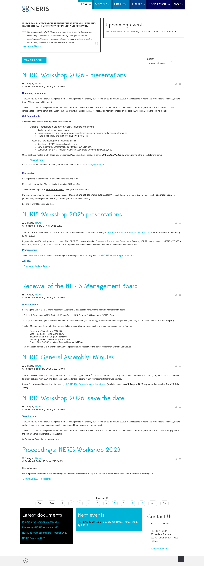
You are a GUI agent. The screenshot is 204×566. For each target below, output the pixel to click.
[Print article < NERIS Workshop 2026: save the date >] (176, 407)
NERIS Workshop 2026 (117, 31)
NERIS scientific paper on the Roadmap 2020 (44, 533)
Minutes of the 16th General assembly (40, 522)
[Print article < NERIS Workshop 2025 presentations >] (176, 223)
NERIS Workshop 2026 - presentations (74, 75)
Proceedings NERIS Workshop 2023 (40, 527)
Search (150, 59)
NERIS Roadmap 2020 (33, 538)
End (165, 503)
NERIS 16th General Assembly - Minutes (86, 384)
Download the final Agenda (37, 266)
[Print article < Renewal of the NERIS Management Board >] (176, 295)
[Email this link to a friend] (180, 84)
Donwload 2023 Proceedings (37, 479)
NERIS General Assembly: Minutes (68, 357)
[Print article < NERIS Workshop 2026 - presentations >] (176, 84)
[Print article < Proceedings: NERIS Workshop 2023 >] (176, 459)
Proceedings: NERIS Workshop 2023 (71, 450)
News (38, 83)
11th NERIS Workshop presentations (116, 255)
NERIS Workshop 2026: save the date (73, 398)
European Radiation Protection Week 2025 (128, 232)
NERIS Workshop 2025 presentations (72, 215)
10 (141, 503)
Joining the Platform (32, 46)
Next (152, 503)
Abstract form (36, 160)
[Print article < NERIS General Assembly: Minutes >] (176, 366)
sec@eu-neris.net (96, 164)
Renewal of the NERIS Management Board (80, 286)
